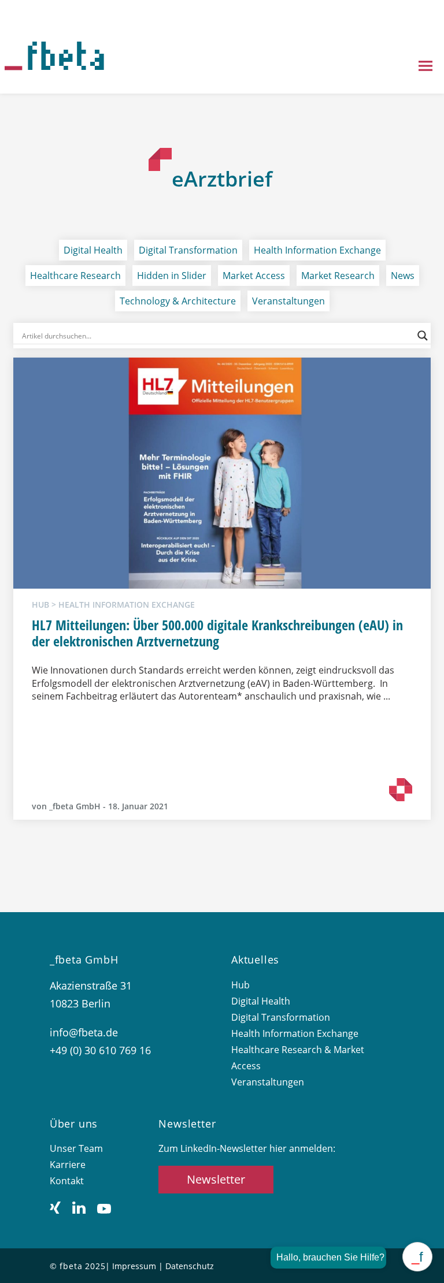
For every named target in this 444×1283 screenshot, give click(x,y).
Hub (240, 985)
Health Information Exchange (317, 250)
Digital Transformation (188, 250)
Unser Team (76, 1148)
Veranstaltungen (288, 301)
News (403, 275)
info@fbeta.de (84, 1032)
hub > (45, 604)
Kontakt (67, 1180)
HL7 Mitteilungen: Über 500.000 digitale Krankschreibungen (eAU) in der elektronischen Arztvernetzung (217, 633)
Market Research (338, 275)
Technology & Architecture (178, 301)
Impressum (134, 1265)
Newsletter (216, 1179)
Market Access (254, 275)
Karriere (68, 1164)
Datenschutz (189, 1265)
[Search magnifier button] (423, 336)
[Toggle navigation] (425, 67)
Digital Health (93, 250)
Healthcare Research (75, 275)
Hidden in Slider (171, 275)
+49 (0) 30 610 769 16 (100, 1050)
